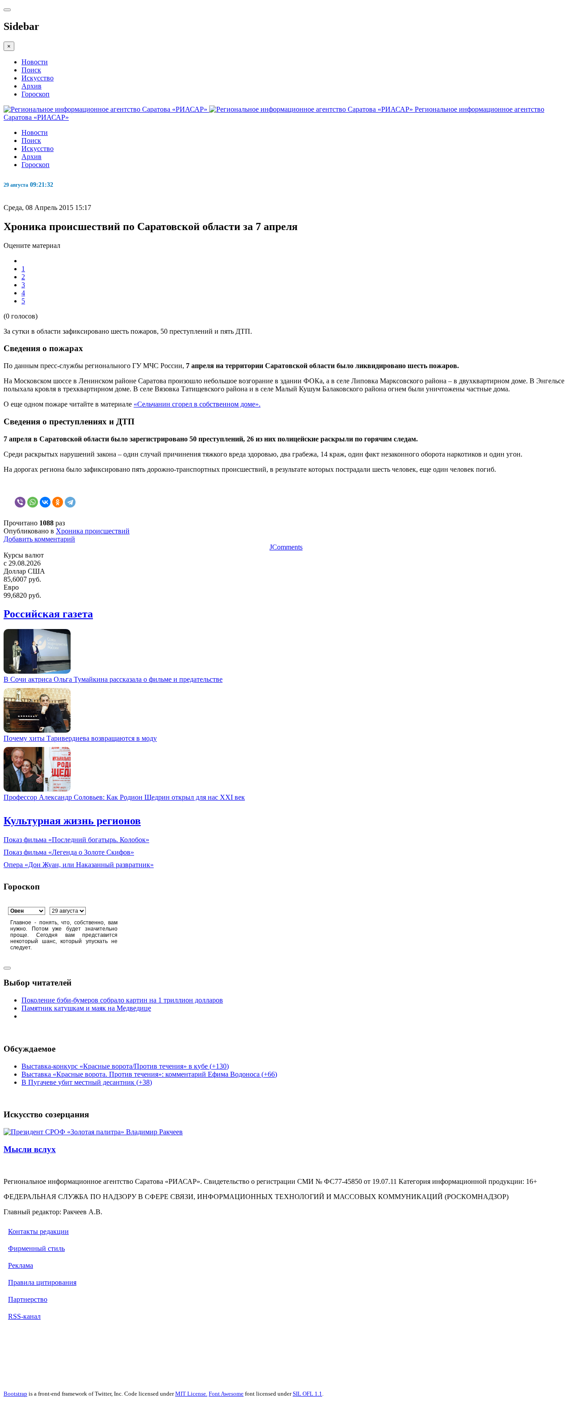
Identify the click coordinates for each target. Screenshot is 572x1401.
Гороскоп (35, 94)
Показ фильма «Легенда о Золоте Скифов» (69, 852)
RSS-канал (24, 1316)
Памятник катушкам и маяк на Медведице (86, 1008)
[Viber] (20, 502)
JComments (286, 547)
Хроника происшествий (93, 531)
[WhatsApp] (32, 502)
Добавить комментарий (39, 539)
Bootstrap (15, 1393)
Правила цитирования (42, 1282)
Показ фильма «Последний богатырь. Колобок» (76, 839)
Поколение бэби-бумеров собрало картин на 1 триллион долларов (122, 1000)
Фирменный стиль (36, 1248)
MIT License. (191, 1393)
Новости (34, 62)
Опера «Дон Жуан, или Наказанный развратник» (79, 864)
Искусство (37, 78)
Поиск (31, 70)
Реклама (20, 1265)
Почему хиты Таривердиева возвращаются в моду (80, 738)
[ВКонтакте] (45, 502)
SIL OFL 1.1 (307, 1393)
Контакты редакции (38, 1231)
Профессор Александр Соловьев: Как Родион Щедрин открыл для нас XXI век (124, 797)
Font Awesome (226, 1393)
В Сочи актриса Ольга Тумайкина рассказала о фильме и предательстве (113, 679)
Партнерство (27, 1299)
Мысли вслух (30, 1149)
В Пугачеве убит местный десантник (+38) (86, 1082)
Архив (31, 86)
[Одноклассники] (57, 502)
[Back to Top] (7, 968)
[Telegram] (70, 502)
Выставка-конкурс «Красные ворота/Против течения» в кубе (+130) (125, 1066)
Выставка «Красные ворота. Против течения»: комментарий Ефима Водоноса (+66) (149, 1074)
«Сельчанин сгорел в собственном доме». (197, 404)
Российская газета (48, 614)
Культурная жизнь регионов (72, 820)
